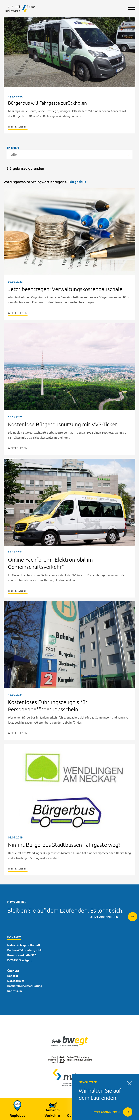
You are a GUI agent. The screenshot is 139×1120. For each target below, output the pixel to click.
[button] (131, 11)
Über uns (13, 970)
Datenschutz (15, 981)
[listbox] (69, 154)
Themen (13, 147)
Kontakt (12, 976)
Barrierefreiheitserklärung (24, 986)
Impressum (14, 991)
